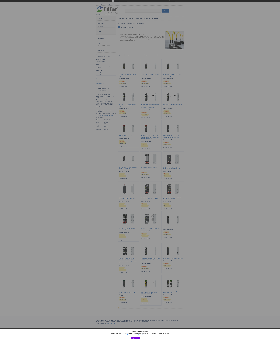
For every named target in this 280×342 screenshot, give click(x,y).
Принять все (136, 338)
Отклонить (146, 338)
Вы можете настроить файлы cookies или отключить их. (139, 334)
